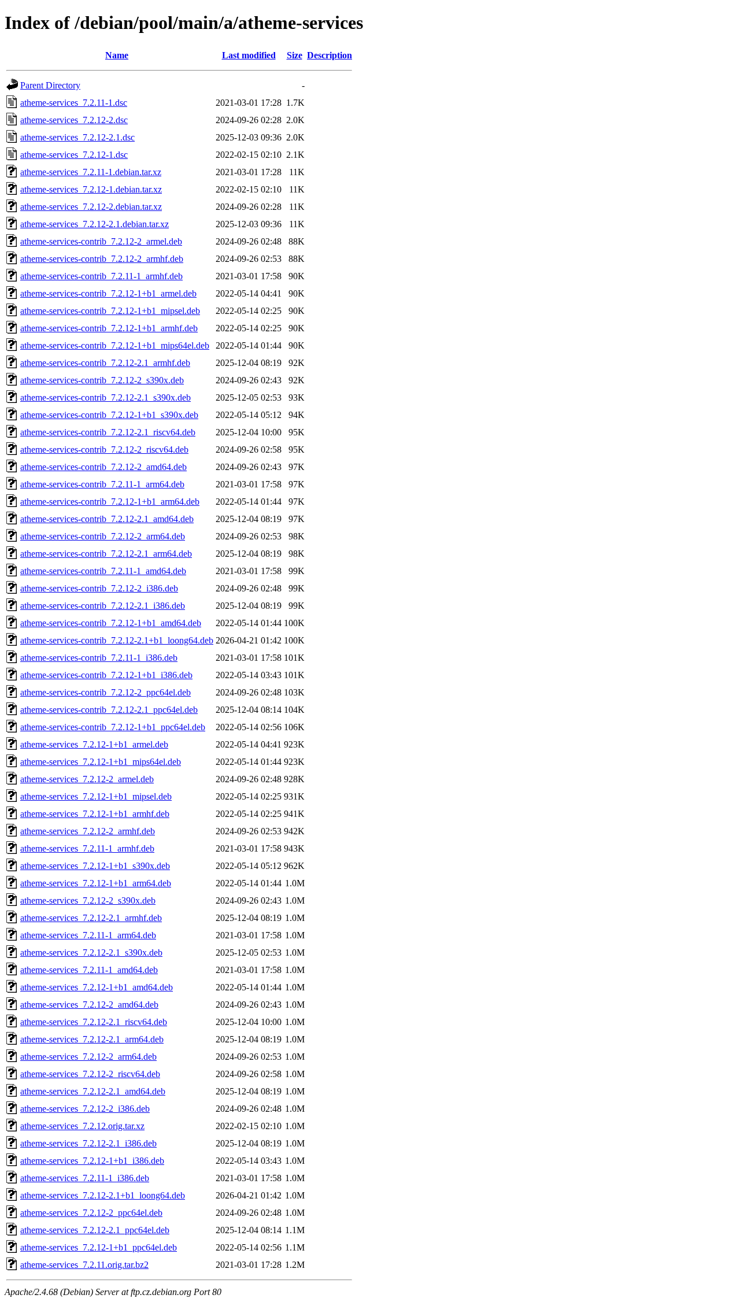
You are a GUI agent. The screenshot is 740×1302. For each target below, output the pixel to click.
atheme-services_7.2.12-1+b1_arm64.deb (95, 883)
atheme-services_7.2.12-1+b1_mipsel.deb (96, 796)
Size (294, 55)
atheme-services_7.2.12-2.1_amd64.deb (92, 1091)
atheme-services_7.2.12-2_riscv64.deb (90, 1074)
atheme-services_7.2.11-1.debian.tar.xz (90, 172)
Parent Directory (50, 85)
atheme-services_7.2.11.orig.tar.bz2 (84, 1265)
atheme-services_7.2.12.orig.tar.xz (82, 1126)
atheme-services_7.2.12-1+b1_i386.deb (92, 1161)
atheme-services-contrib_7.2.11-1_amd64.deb (103, 571)
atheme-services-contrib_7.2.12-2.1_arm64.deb (106, 553)
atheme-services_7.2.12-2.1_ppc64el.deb (94, 1230)
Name (116, 55)
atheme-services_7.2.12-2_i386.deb (85, 1109)
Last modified (249, 55)
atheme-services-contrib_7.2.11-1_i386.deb (98, 658)
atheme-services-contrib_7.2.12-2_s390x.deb (102, 380)
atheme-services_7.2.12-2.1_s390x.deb (91, 952)
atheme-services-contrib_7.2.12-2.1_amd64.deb (107, 519)
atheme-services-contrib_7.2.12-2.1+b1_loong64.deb (116, 640)
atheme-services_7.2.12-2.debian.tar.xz (91, 207)
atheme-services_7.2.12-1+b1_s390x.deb (95, 866)
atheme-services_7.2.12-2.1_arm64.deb (92, 1039)
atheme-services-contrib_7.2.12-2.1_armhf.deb (105, 363)
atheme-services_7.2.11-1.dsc (73, 103)
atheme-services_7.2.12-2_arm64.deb (88, 1056)
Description (329, 55)
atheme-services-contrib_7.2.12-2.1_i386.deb (102, 606)
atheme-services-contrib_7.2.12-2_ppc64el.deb (105, 692)
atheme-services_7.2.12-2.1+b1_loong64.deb (102, 1195)
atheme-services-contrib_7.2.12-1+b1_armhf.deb (109, 328)
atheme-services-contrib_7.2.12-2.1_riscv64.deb (107, 432)
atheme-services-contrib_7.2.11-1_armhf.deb (101, 276)
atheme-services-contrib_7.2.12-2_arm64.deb (102, 536)
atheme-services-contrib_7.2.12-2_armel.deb (101, 241)
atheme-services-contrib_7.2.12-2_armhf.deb (101, 259)
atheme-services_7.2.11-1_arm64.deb (88, 935)
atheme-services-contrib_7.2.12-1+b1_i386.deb (106, 675)
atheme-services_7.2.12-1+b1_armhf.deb (94, 814)
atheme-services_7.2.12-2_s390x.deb (88, 900)
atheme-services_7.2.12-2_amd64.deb (89, 1004)
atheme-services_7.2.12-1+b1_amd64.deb (96, 987)
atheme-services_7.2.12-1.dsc (74, 155)
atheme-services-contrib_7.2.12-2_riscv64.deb (104, 449)
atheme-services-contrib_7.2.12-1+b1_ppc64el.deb (112, 727)
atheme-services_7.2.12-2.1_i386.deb (88, 1143)
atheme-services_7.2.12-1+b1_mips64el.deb (100, 762)
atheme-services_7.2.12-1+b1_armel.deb (94, 744)
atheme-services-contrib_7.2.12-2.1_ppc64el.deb (109, 710)
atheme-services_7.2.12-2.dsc (74, 120)
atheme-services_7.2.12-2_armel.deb (87, 779)
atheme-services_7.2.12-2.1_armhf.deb (91, 918)
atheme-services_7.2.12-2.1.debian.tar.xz (94, 224)
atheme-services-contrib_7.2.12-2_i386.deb (99, 588)
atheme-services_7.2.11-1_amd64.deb (89, 970)
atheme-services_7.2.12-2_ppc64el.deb (91, 1213)
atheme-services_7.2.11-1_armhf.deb (87, 848)
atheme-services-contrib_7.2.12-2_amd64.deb (103, 467)
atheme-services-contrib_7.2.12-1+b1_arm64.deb (109, 501)
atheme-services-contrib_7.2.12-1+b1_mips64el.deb (114, 345)
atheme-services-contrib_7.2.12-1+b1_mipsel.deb (110, 311)
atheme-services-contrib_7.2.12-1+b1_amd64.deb (110, 623)
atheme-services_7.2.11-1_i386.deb (84, 1178)
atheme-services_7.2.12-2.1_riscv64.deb (93, 1022)
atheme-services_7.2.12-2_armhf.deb (87, 831)
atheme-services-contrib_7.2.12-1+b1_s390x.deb (109, 415)
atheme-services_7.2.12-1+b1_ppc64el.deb (98, 1247)
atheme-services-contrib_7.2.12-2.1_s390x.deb (105, 397)
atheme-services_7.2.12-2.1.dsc (77, 137)
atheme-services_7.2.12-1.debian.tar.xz (91, 189)
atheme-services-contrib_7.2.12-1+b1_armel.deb (108, 293)
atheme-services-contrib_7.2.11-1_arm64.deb (102, 484)
